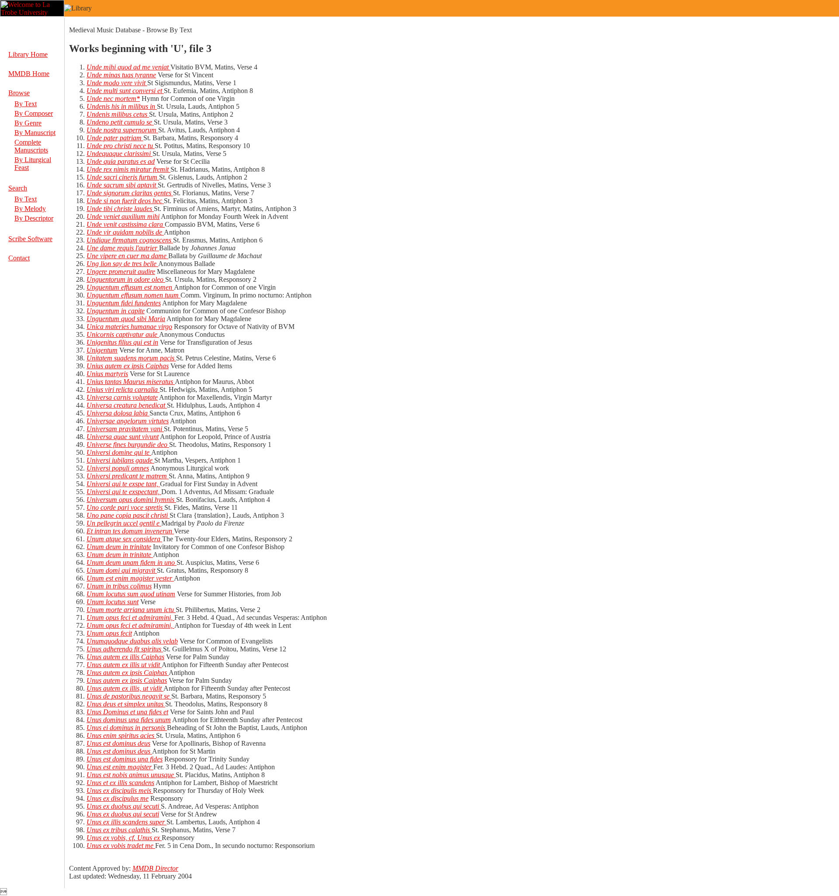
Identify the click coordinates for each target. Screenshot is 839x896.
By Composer (33, 113)
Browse (19, 93)
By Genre (28, 123)
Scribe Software (30, 238)
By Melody (30, 208)
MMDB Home (28, 73)
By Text (25, 103)
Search (17, 188)
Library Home (28, 54)
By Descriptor (33, 218)
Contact (19, 258)
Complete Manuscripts (31, 146)
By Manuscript (34, 132)
